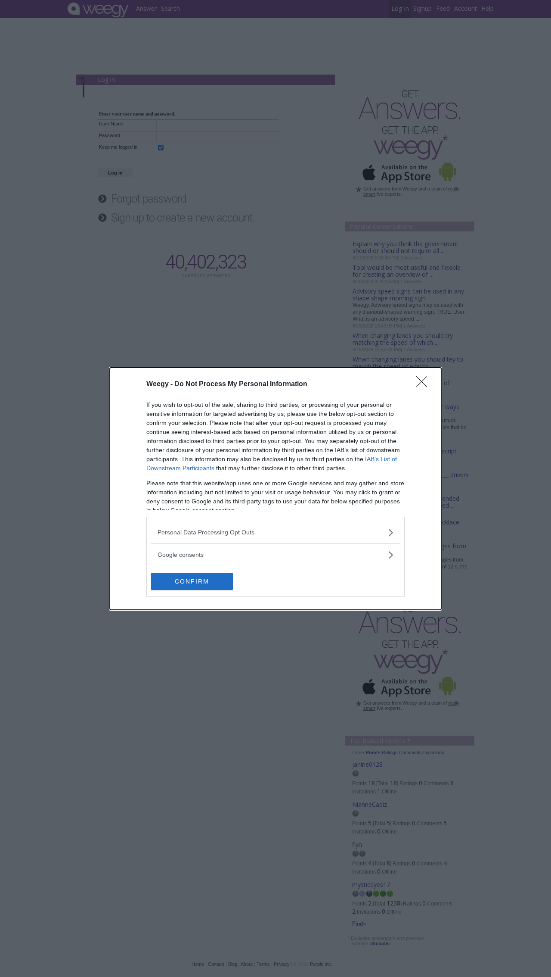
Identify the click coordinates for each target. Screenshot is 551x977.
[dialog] (275, 489)
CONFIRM (192, 581)
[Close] (424, 384)
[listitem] (275, 532)
